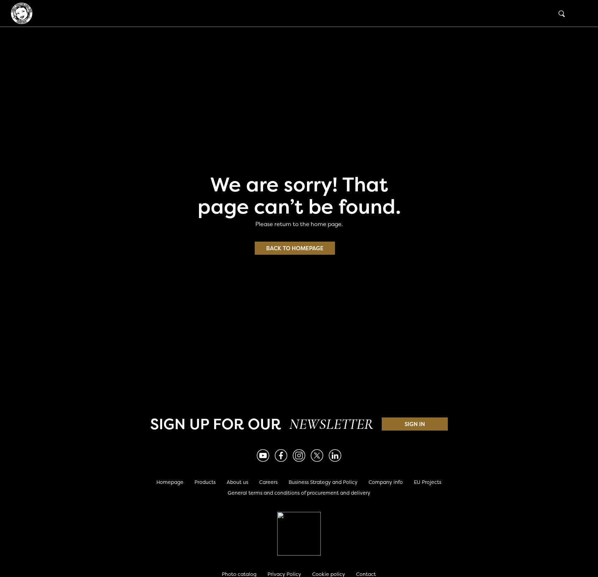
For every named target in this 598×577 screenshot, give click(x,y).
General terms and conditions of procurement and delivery (299, 492)
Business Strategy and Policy (323, 482)
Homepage (169, 482)
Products (205, 482)
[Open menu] (580, 13)
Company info (386, 482)
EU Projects (427, 482)
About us (237, 482)
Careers (268, 482)
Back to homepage (295, 248)
